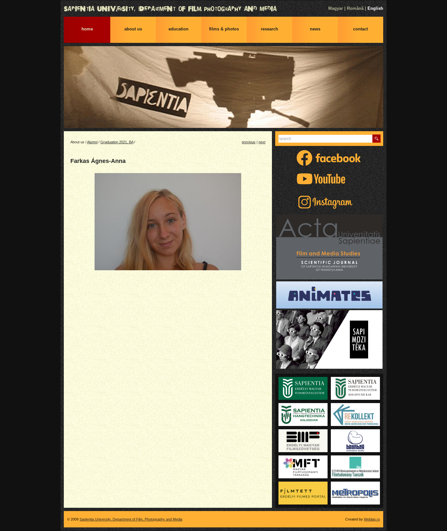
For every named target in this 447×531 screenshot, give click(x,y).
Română (355, 8)
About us (133, 29)
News (315, 29)
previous (249, 142)
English (375, 8)
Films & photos (224, 29)
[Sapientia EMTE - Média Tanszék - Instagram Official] (329, 209)
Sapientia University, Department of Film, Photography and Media (223, 8)
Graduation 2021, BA (116, 142)
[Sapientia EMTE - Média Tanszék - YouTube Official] (329, 186)
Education (178, 29)
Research (269, 29)
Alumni (92, 142)
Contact (360, 29)
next (262, 142)
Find (376, 138)
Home (87, 29)
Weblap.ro (372, 519)
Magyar (335, 8)
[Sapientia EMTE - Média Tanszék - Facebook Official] (329, 165)
